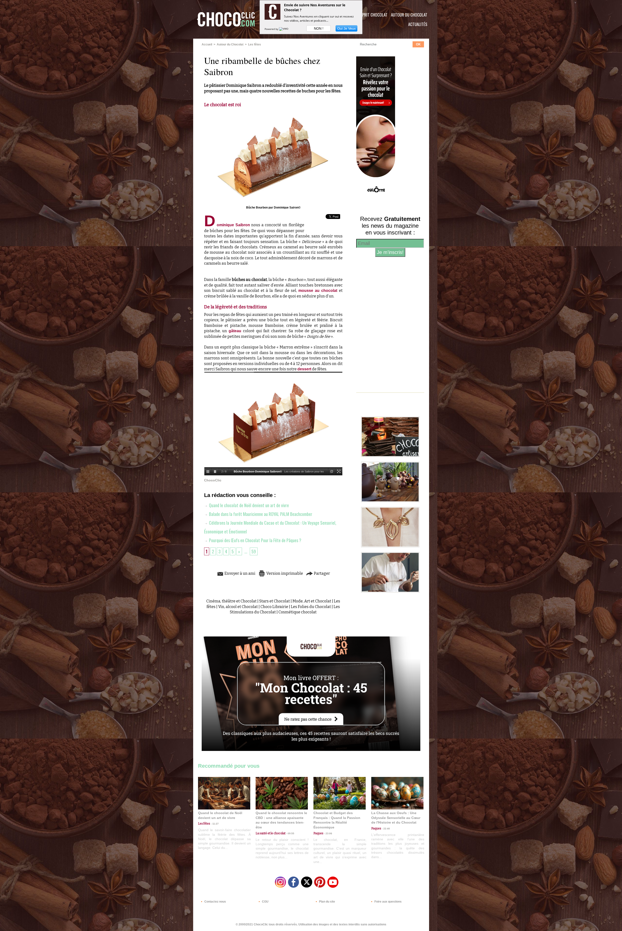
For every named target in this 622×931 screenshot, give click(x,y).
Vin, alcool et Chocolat (238, 606)
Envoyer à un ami (239, 573)
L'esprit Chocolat (372, 15)
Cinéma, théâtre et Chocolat (231, 601)
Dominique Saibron (227, 225)
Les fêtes (254, 44)
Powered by (272, 29)
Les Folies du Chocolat (311, 606)
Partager (321, 573)
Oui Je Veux (346, 28)
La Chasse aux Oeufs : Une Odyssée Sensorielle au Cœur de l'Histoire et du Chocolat (395, 817)
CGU (264, 901)
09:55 (289, 833)
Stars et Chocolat (274, 601)
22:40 (385, 828)
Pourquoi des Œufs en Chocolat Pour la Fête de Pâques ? (254, 540)
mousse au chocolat (317, 290)
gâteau (235, 331)
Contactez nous (215, 901)
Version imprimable (284, 573)
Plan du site (326, 901)
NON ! (318, 28)
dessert (304, 369)
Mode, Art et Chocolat (312, 601)
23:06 (327, 833)
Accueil (207, 44)
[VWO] (284, 29)
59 (253, 551)
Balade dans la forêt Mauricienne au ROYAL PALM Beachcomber (260, 514)
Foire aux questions (388, 901)
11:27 (214, 823)
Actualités (417, 24)
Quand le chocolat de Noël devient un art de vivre (248, 505)
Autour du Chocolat (409, 15)
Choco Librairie (274, 606)
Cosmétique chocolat (297, 612)
